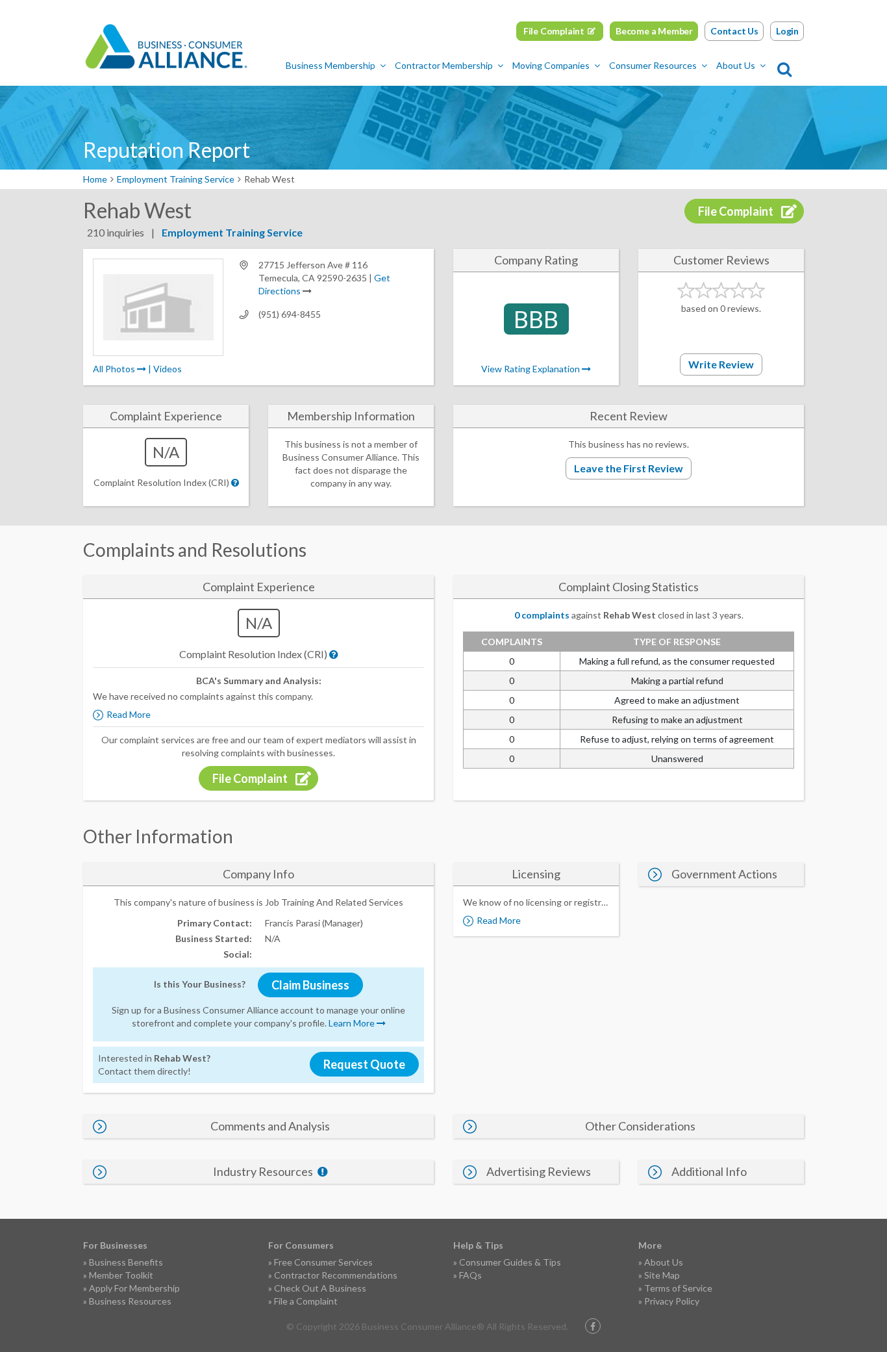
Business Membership (330, 65)
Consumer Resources (653, 65)
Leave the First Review (628, 468)
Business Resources (130, 1301)
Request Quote (364, 1064)
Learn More (353, 1022)
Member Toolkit (121, 1275)
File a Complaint (306, 1301)
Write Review (721, 364)
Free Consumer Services (323, 1262)
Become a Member (654, 30)
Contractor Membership (444, 65)
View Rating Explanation (531, 368)
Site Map (662, 1275)
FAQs (470, 1275)
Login (787, 30)
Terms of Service (678, 1288)
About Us (735, 65)
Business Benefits (126, 1262)
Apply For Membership (134, 1288)
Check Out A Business (320, 1288)
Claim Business (310, 985)
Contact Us (734, 30)
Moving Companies (551, 65)
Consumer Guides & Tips (510, 1262)
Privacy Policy (671, 1301)
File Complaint (553, 30)
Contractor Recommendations (335, 1275)
